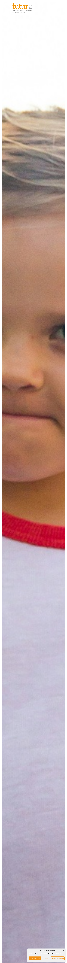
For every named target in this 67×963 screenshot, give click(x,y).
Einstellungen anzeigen (58, 958)
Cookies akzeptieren (35, 958)
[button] (64, 950)
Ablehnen (46, 958)
